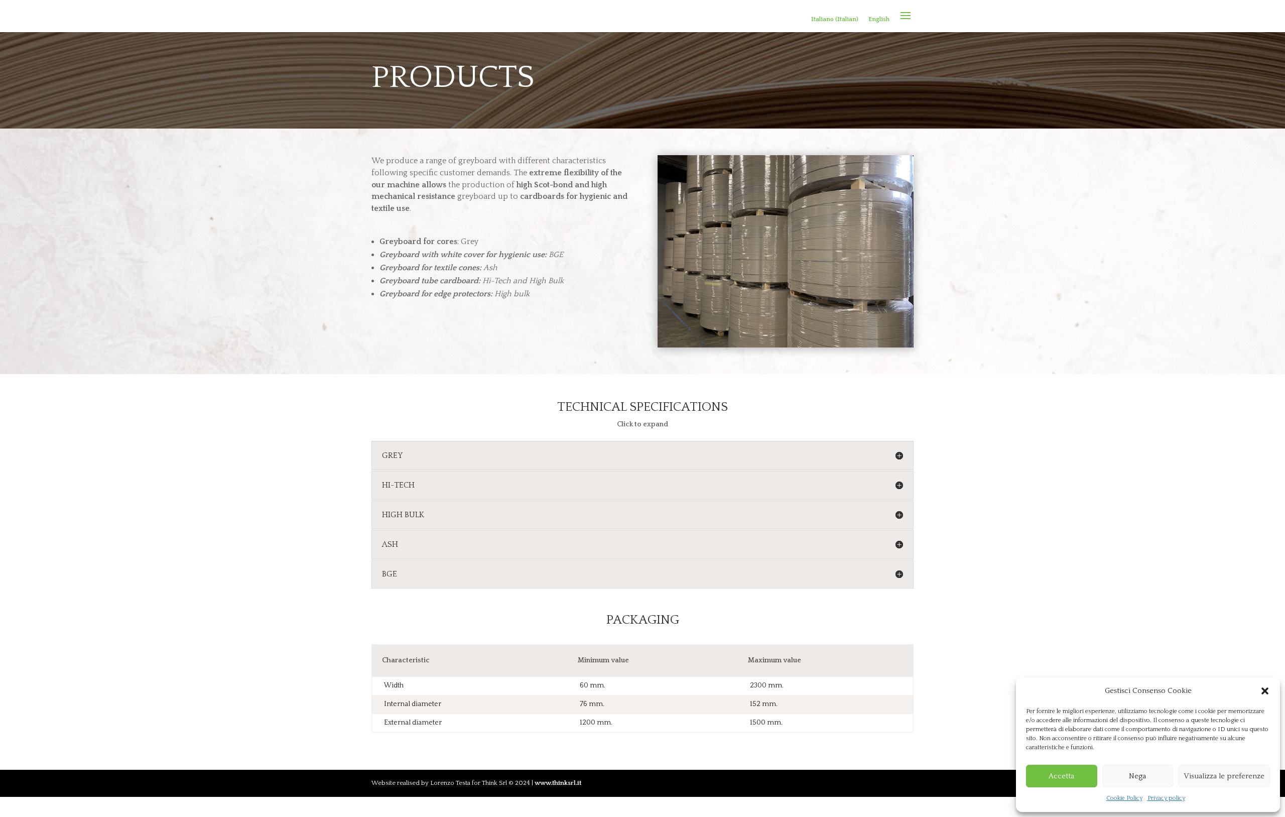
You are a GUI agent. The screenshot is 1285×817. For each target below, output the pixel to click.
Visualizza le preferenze (1224, 776)
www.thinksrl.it (558, 782)
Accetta (1061, 776)
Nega (1137, 776)
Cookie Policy (1124, 798)
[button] (1265, 691)
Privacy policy (1166, 798)
